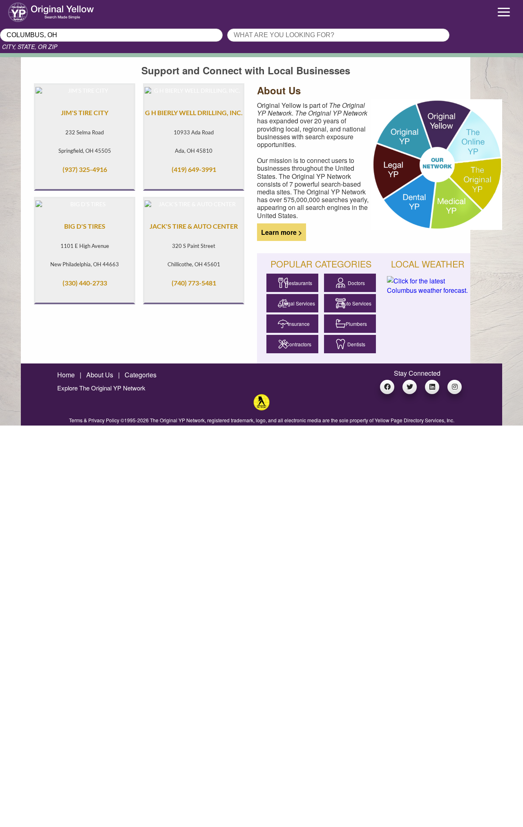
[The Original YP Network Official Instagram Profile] (454, 387)
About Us (99, 374)
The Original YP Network (177, 420)
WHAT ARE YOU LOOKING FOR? (275, 26)
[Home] (65, 10)
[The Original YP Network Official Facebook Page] (387, 387)
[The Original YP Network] (261, 407)
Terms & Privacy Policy (94, 420)
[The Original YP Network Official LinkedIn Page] (432, 387)
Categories (140, 374)
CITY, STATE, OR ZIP (29, 46)
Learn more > (279, 232)
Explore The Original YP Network (101, 387)
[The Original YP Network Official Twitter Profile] (409, 387)
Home (66, 374)
